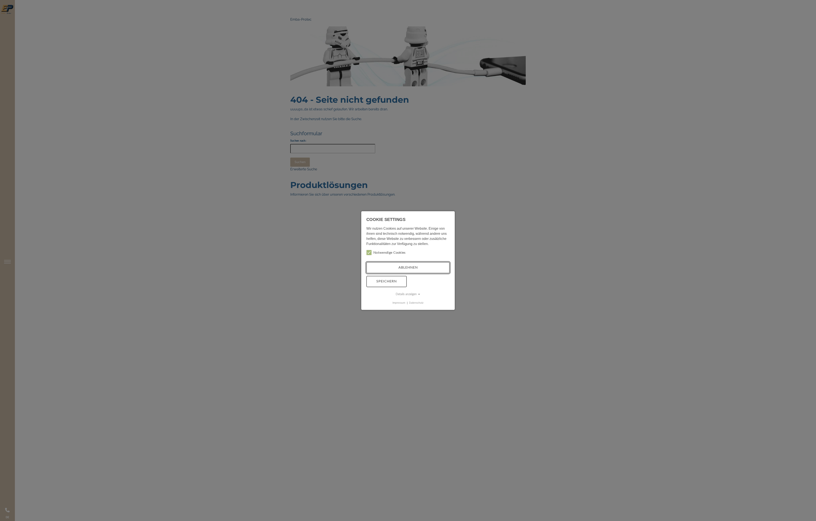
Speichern (386, 281)
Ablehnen (408, 267)
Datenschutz (416, 302)
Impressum (398, 302)
